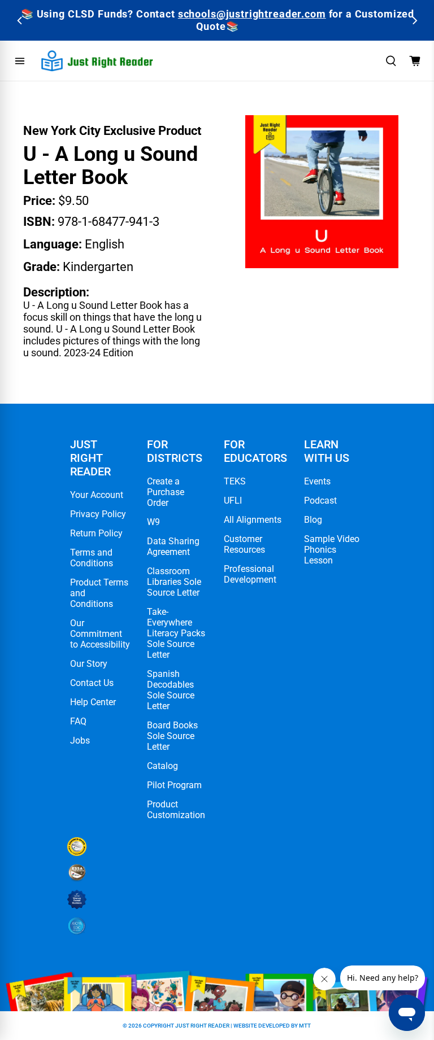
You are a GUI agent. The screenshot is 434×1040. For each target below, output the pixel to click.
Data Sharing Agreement (173, 546)
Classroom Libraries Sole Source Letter (174, 582)
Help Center (93, 702)
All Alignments (252, 519)
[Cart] (415, 61)
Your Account (96, 495)
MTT (305, 1025)
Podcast (320, 500)
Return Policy (96, 533)
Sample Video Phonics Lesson (331, 550)
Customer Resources (244, 544)
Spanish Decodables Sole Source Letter (170, 689)
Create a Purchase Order (165, 492)
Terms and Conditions (91, 558)
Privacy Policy (98, 514)
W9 (153, 522)
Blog (313, 519)
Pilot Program (174, 785)
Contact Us (92, 683)
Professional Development (250, 574)
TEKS (235, 481)
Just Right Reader (202, 1025)
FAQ (78, 721)
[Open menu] (20, 61)
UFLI (233, 500)
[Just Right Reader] (97, 61)
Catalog (162, 766)
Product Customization (176, 809)
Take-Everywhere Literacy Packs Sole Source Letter (176, 633)
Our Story (88, 663)
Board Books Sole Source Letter (172, 736)
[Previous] (20, 20)
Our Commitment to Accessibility (100, 634)
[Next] (414, 20)
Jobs (80, 740)
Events (317, 481)
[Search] (391, 61)
